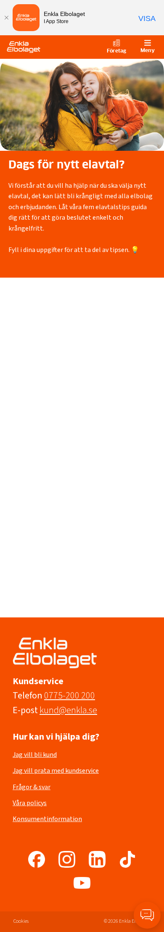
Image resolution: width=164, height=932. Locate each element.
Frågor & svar (31, 787)
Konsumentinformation (47, 819)
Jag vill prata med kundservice (56, 770)
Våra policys (30, 803)
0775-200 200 (69, 695)
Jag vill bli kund (35, 754)
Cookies (21, 921)
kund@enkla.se (68, 710)
